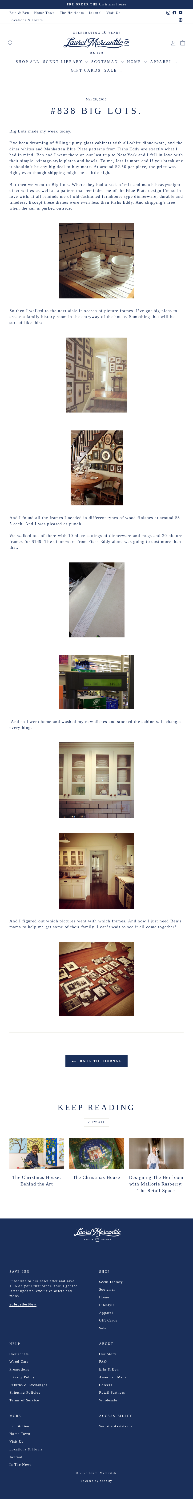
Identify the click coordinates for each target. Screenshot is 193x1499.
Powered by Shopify (96, 1480)
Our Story (107, 1354)
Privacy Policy (22, 1377)
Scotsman (105, 62)
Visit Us (113, 13)
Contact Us (19, 1354)
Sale (111, 70)
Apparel (162, 62)
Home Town (44, 13)
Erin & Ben (19, 13)
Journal (95, 13)
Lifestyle (107, 1305)
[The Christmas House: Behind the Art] (36, 1153)
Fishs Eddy (128, 149)
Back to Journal (99, 1061)
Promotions (19, 1369)
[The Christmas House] (96, 1153)
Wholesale (108, 1400)
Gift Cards (86, 70)
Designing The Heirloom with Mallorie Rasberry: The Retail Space (156, 1184)
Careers (105, 1385)
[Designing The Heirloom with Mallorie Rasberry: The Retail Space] (156, 1153)
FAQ (103, 1361)
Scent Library (63, 62)
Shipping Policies (24, 1392)
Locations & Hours (26, 20)
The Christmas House (96, 1177)
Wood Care (19, 1361)
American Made (113, 1377)
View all (96, 1122)
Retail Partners (112, 1392)
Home (135, 62)
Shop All (28, 62)
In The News (20, 1464)
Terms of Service (24, 1400)
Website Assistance (116, 1426)
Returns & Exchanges (28, 1385)
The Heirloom (72, 13)
